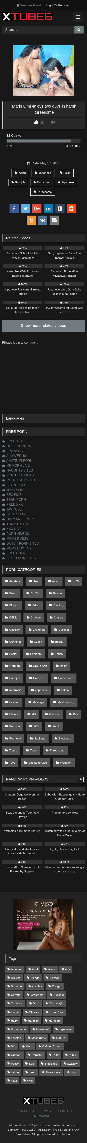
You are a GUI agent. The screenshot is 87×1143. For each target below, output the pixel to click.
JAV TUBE (14, 509)
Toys (12, 762)
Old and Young (51, 1046)
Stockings (65, 738)
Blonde (57, 593)
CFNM (13, 617)
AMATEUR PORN (19, 460)
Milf (34, 714)
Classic (58, 617)
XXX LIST (13, 529)
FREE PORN (16, 553)
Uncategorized (37, 762)
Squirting (40, 738)
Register (63, 5)
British (36, 605)
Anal (36, 581)
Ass (67, 969)
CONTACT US (27, 1111)
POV (36, 726)
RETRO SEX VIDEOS (22, 480)
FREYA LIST (15, 451)
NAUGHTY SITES (19, 470)
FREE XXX (14, 441)
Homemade (65, 678)
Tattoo (13, 750)
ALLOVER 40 (16, 456)
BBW (76, 581)
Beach (13, 593)
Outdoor (54, 714)
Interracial (15, 690)
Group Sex (40, 665)
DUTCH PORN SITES (22, 543)
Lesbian (14, 702)
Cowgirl (15, 994)
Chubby (36, 617)
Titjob (73, 1072)
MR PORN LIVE (18, 465)
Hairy (63, 665)
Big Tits (35, 593)
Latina (65, 690)
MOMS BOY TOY (19, 548)
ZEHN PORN (16, 499)
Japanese (45, 172)
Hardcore (43, 182)
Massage (38, 702)
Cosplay (14, 629)
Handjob (14, 678)
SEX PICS (14, 494)
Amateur (14, 581)
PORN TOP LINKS (20, 475)
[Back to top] (74, 1131)
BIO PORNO (15, 485)
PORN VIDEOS (17, 533)
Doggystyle (56, 1003)
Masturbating (65, 702)
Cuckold (63, 629)
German (14, 665)
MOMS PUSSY (17, 538)
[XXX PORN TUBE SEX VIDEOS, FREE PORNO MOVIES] (35, 17)
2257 (47, 1111)
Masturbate (38, 1037)
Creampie (39, 629)
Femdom (36, 653)
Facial (13, 653)
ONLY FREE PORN (20, 519)
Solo (32, 1063)
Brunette (16, 986)
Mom (29, 1046)
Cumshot (15, 641)
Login (49, 5)
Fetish (59, 653)
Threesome (44, 191)
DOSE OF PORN (18, 446)
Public (56, 726)
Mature (13, 714)
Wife (30, 1080)
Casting (58, 605)
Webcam (65, 762)
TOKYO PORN (17, 524)
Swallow (72, 1063)
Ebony (59, 641)
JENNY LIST (15, 490)
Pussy (15, 1063)
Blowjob (20, 182)
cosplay (37, 986)
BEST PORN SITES (21, 558)
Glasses (34, 1012)
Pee (75, 714)
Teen (33, 750)
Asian (22, 172)
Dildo (36, 1003)
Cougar (57, 986)
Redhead (15, 738)
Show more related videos (43, 325)
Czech (38, 641)
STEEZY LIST (16, 514)
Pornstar (14, 726)
